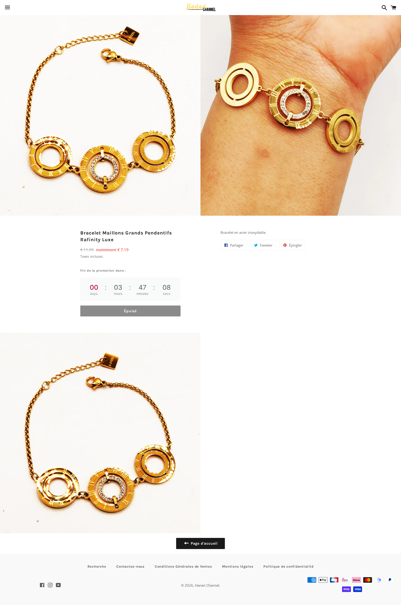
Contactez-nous (130, 566)
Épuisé (130, 311)
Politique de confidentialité (288, 566)
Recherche (96, 566)
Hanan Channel (207, 585)
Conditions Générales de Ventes (183, 566)
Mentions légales (237, 566)
